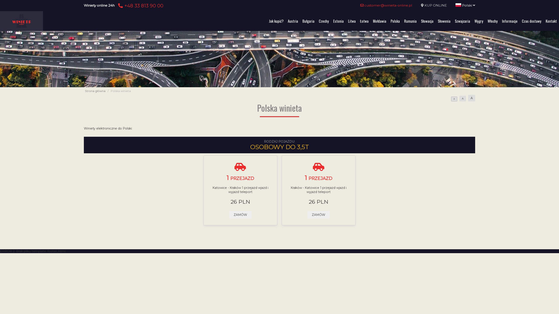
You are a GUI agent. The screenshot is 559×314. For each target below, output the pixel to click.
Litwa (352, 21)
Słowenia (444, 21)
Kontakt (551, 21)
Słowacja (427, 21)
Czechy (324, 21)
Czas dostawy (531, 21)
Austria (293, 21)
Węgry (478, 21)
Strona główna (95, 91)
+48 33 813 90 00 (143, 6)
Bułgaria (308, 21)
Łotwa (364, 21)
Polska (395, 21)
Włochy (493, 21)
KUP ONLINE (435, 5)
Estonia (338, 21)
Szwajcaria (462, 21)
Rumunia (410, 21)
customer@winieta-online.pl (388, 5)
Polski (467, 5)
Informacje (510, 21)
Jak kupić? (276, 21)
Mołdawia (379, 21)
